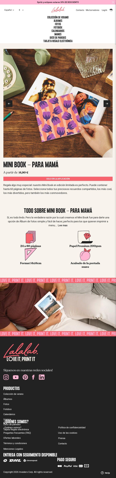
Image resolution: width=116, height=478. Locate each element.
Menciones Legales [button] (13, 449)
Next (107, 103)
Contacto (80, 10)
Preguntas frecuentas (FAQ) (17, 433)
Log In (104, 10)
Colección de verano (13, 394)
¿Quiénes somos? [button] (12, 427)
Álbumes (7, 399)
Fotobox (7, 409)
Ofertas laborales (12, 438)
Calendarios (9, 414)
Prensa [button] (61, 438)
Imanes (7, 419)
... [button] (61, 225)
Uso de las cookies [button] (67, 433)
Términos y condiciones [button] (15, 443)
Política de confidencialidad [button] (71, 427)
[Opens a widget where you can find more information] (105, 473)
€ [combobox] (19, 10)
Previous (9, 103)
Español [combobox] (8, 10)
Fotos (6, 404)
